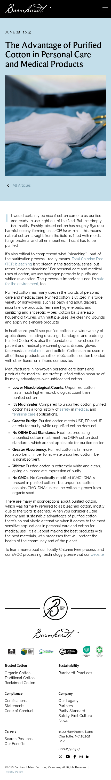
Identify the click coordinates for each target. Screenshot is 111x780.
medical (82, 409)
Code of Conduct (19, 711)
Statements (14, 706)
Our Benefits (15, 744)
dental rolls (34, 351)
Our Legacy (68, 701)
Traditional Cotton (20, 678)
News (63, 721)
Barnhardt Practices (75, 673)
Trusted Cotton (16, 665)
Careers (10, 731)
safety (65, 409)
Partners (66, 706)
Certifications (16, 701)
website (97, 554)
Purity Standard (72, 711)
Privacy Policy (14, 771)
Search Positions (19, 739)
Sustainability (69, 665)
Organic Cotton (17, 673)
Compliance (13, 693)
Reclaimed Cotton (20, 683)
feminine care (23, 414)
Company (66, 693)
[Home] (25, 9)
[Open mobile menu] (105, 9)
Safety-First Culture (75, 716)
